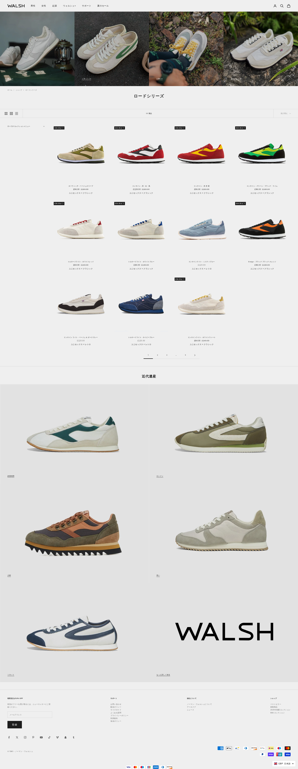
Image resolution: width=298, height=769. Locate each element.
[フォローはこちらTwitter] (17, 737)
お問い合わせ (116, 704)
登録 (14, 724)
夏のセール (103, 5)
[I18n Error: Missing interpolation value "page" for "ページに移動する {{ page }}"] (194, 355)
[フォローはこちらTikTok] (49, 737)
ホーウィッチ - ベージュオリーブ (81, 186)
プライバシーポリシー (120, 715)
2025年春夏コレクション (280, 710)
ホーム (9, 90)
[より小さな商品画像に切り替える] (11, 113)
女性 (43, 5)
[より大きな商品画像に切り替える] (6, 113)
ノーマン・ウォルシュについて (199, 704)
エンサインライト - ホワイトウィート (202, 337)
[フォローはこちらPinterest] (33, 737)
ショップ (19, 90)
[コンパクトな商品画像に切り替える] (16, 113)
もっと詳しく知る (163, 675)
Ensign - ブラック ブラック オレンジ (262, 262)
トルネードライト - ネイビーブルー (141, 337)
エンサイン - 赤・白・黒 (141, 186)
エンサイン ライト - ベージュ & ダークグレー (81, 337)
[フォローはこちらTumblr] (73, 737)
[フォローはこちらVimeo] (57, 737)
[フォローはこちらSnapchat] (65, 737)
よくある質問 (116, 713)
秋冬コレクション (277, 713)
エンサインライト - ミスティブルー (202, 262)
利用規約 (114, 718)
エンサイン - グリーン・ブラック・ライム (262, 186)
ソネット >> (86, 79)
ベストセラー (275, 704)
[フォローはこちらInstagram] (25, 737)
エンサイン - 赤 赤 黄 (202, 186)
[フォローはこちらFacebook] (9, 737)
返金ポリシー (116, 721)
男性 (33, 5)
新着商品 (274, 707)
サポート (86, 5)
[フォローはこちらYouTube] (41, 737)
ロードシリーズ (31, 90)
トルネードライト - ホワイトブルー (141, 262)
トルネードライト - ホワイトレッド (81, 262)
